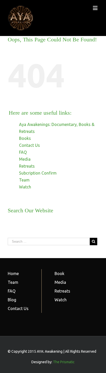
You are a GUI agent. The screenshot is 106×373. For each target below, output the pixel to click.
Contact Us (29, 145)
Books (25, 138)
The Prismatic (64, 362)
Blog (12, 299)
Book (59, 273)
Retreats (27, 166)
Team (24, 180)
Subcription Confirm (38, 173)
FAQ (23, 152)
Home (13, 273)
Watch (25, 187)
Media (25, 159)
